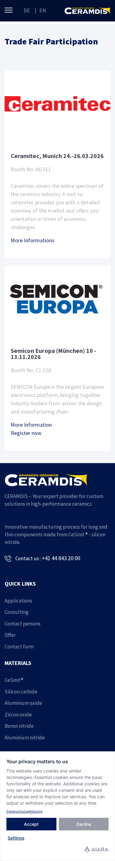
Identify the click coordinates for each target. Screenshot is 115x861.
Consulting (17, 612)
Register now (26, 432)
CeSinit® (14, 680)
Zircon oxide (18, 714)
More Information (31, 424)
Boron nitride (19, 726)
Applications (18, 600)
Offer (10, 635)
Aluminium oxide (23, 703)
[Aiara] (96, 850)
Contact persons (22, 623)
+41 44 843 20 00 (61, 558)
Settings (16, 837)
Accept (31, 824)
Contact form (19, 646)
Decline (83, 824)
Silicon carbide (21, 691)
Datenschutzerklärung (24, 811)
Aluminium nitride (25, 737)
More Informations (32, 240)
